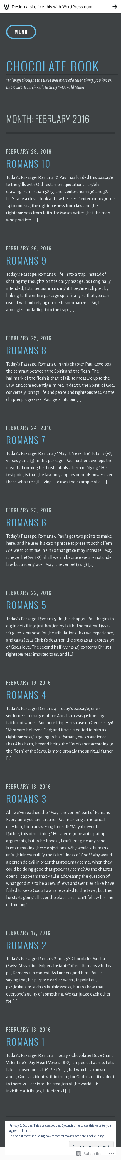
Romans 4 (26, 694)
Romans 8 (26, 350)
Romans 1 (25, 1041)
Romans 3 (26, 798)
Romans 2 (26, 945)
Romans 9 (26, 260)
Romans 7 (26, 440)
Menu (21, 31)
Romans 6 (26, 522)
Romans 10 (28, 163)
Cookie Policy (95, 1136)
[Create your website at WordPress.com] (60, 6)
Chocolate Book (52, 65)
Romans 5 (26, 605)
